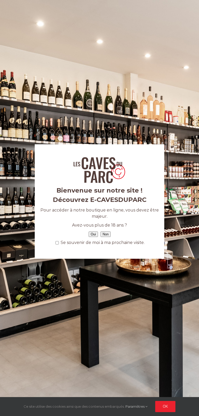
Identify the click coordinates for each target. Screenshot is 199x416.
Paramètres (135, 406)
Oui (93, 234)
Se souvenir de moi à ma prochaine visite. (102, 242)
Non (106, 234)
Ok (165, 406)
